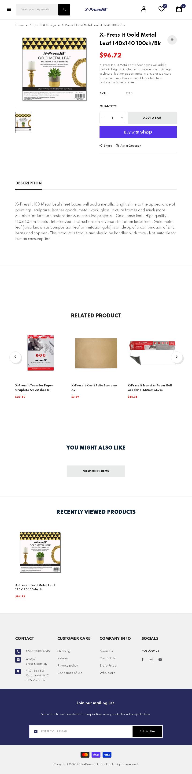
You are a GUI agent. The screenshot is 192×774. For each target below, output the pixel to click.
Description (28, 183)
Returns (62, 658)
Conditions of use (69, 673)
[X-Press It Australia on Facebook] (143, 660)
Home (19, 25)
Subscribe (147, 731)
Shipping (63, 651)
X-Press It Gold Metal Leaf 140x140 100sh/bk (35, 587)
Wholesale (107, 673)
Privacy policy (67, 665)
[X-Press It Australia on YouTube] (160, 660)
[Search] (64, 9)
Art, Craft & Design (43, 25)
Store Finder (109, 665)
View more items (96, 471)
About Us (106, 651)
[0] (161, 10)
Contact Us (107, 658)
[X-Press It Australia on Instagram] (151, 660)
